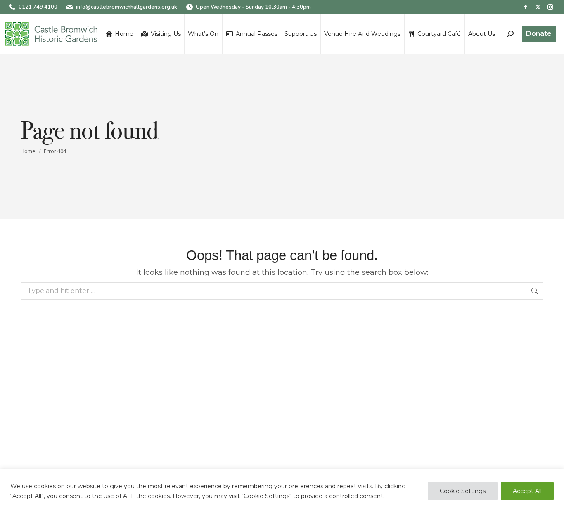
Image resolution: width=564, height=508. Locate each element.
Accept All (527, 491)
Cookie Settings (463, 491)
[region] (282, 488)
